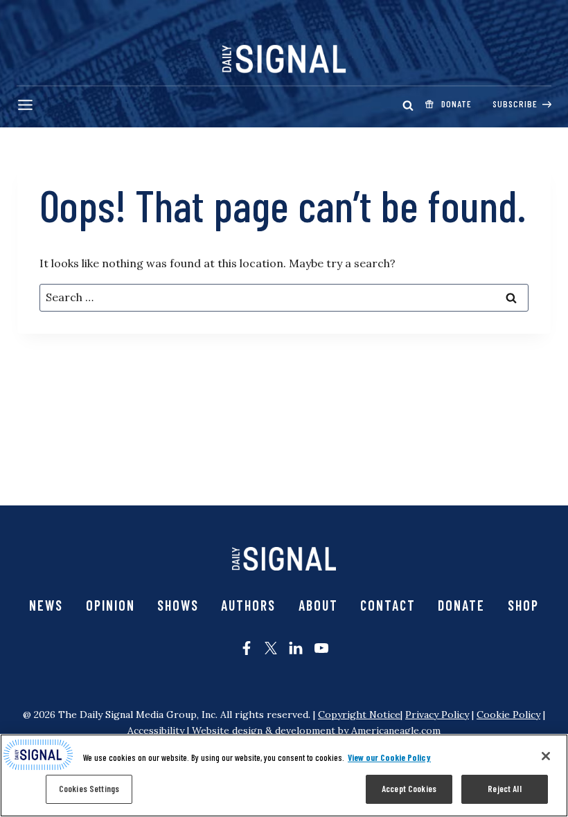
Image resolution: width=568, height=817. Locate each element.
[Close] (546, 756)
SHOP (523, 605)
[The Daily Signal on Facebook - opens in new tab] (247, 648)
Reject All (504, 788)
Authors (248, 605)
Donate (461, 605)
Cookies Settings (89, 788)
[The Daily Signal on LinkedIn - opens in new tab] (295, 648)
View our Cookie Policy (389, 757)
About (318, 605)
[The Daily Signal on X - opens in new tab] (271, 648)
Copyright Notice (359, 714)
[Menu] (25, 105)
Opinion (110, 605)
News (46, 605)
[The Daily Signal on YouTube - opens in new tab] (321, 648)
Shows (178, 605)
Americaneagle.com (396, 730)
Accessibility (155, 730)
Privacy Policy (437, 714)
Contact (388, 605)
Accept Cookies (409, 788)
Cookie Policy (508, 714)
